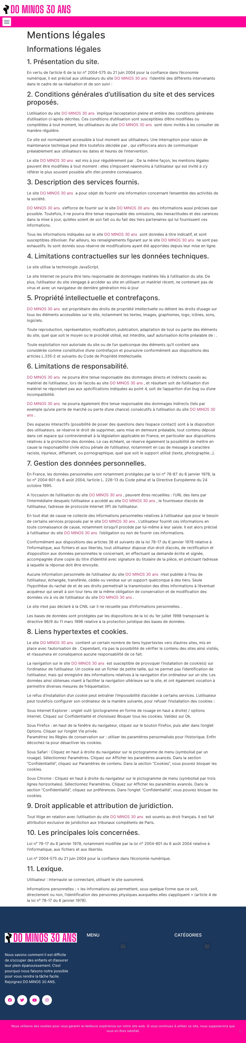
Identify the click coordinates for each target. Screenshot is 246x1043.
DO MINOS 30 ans (130, 78)
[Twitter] (22, 1000)
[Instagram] (47, 1000)
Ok (124, 1037)
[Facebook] (10, 1000)
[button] (6, 22)
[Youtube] (35, 1000)
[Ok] (240, 1031)
